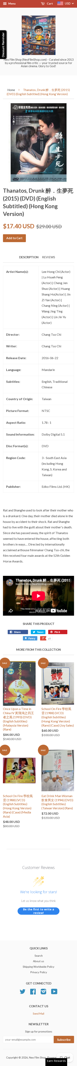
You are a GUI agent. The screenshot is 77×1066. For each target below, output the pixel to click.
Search (39, 955)
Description (28, 257)
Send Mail (38, 1013)
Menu (12, 3)
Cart (49, 3)
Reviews (48, 257)
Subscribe (64, 1039)
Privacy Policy (38, 972)
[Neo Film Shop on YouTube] (54, 992)
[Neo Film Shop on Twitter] (22, 992)
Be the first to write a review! (38, 911)
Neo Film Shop (37, 1057)
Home (11, 90)
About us (38, 961)
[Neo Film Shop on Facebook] (33, 992)
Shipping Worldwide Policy (38, 966)
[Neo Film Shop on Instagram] (43, 992)
